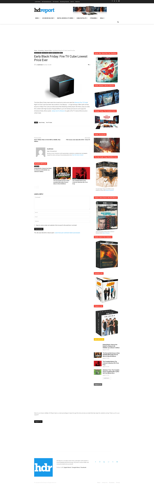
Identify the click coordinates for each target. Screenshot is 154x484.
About (98, 482)
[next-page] (38, 187)
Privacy (118, 482)
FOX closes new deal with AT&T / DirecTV (78, 139)
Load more (106, 378)
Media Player (55, 52)
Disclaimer (112, 482)
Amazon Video (48, 50)
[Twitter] (117, 1)
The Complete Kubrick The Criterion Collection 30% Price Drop (80, 182)
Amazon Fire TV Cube (81, 102)
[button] (118, 22)
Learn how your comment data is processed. (67, 232)
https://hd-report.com (52, 151)
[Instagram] (114, 1)
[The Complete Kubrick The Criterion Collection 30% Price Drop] (81, 173)
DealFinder (40, 64)
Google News (76, 467)
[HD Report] (44, 10)
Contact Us (104, 482)
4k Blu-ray (37, 166)
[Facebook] (112, 1)
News (61, 52)
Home (35, 50)
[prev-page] (35, 187)
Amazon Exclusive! (110, 190)
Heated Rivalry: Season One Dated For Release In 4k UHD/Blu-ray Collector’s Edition (42, 170)
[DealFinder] (35, 65)
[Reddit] (108, 462)
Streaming (41, 50)
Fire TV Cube (49, 122)
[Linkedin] (104, 462)
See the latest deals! (77, 155)
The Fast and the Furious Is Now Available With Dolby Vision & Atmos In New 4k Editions (61, 182)
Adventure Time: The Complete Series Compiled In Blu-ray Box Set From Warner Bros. (111, 371)
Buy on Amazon (106, 233)
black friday (42, 122)
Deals (50, 52)
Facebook (83, 467)
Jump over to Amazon (58, 111)
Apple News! (67, 467)
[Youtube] (119, 1)
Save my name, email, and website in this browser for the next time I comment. (56, 225)
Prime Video (45, 52)
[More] (76, 68)
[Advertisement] (77, 36)
